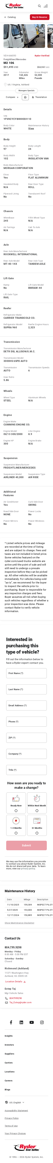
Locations (9, 1071)
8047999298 (15, 998)
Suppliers (9, 1054)
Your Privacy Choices (15, 1133)
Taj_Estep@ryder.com (20, 1002)
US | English (15, 1102)
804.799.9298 (13, 947)
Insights (9, 1036)
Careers (8, 1080)
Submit (26, 845)
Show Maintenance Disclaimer (19, 923)
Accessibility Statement (16, 1110)
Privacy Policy (12, 1118)
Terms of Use (11, 1126)
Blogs (7, 1089)
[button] (46, 6)
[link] (11, 1022)
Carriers (9, 1063)
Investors (9, 1045)
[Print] (25, 97)
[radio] (16, 803)
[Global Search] (39, 6)
